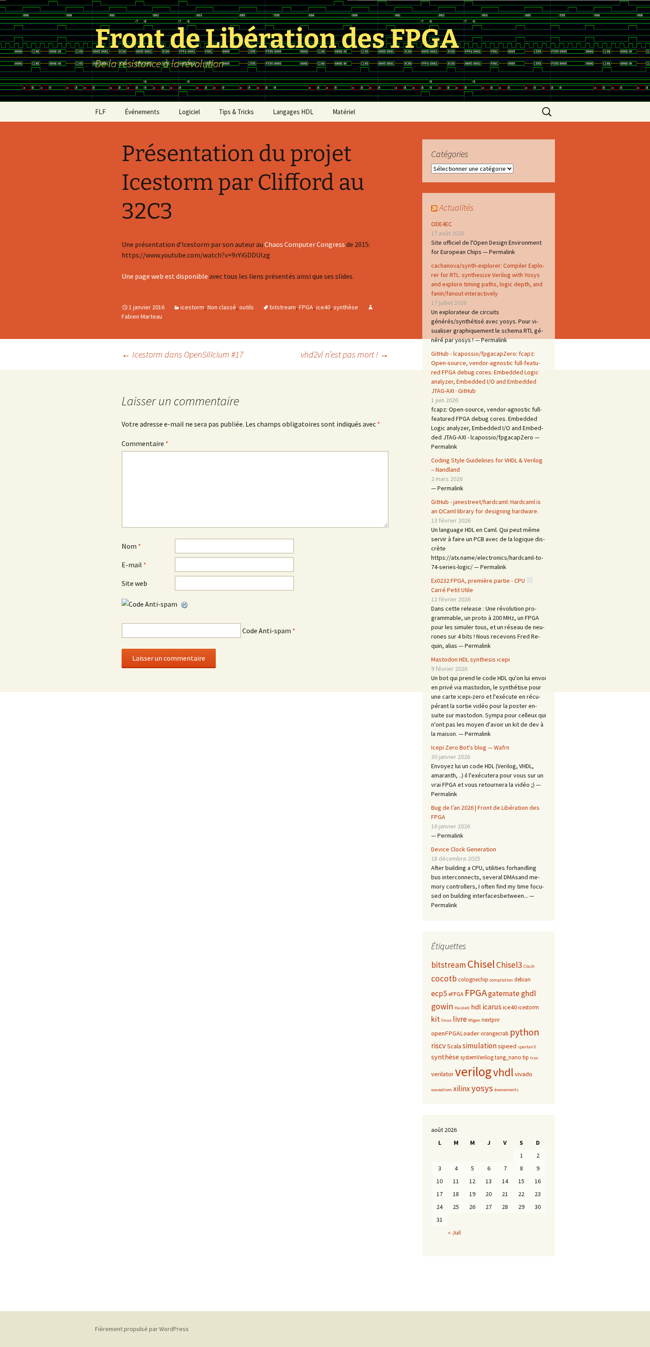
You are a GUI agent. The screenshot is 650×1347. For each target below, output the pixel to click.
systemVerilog (476, 1057)
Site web (134, 583)
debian (522, 979)
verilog (473, 1071)
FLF (100, 112)
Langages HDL (293, 112)
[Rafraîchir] (185, 604)
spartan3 (526, 1047)
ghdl (528, 993)
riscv (438, 1046)
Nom (131, 546)
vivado (523, 1074)
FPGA (306, 307)
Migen (474, 1020)
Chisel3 (509, 964)
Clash (529, 966)
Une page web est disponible (165, 276)
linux (446, 1020)
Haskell (462, 1008)
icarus (491, 1007)
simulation (480, 1046)
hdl (476, 1006)
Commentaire (145, 443)
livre (460, 1019)
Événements (142, 112)
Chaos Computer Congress (304, 244)
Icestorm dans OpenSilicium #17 (182, 354)
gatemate (504, 993)
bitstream (283, 307)
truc (534, 1058)
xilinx (461, 1088)
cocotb (444, 978)
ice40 (323, 307)
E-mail (134, 564)
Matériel (344, 112)
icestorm (192, 307)
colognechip (473, 979)
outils (246, 307)
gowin (442, 1006)
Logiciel (189, 112)
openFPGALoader (455, 1033)
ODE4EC (441, 224)
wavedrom (441, 1090)
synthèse (345, 307)
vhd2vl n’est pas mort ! (345, 354)
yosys (482, 1088)
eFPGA (455, 994)
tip (526, 1057)
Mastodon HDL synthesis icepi (470, 659)
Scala (454, 1046)
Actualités (456, 207)
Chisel (481, 964)
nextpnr (491, 1020)
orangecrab (495, 1033)
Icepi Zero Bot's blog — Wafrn (470, 747)
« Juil (454, 1232)
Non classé (221, 307)
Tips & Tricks (236, 112)
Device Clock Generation (463, 849)
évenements (506, 1090)
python (524, 1032)
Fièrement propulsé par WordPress (142, 1329)
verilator (442, 1074)
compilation (501, 980)
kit (435, 1019)
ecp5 (439, 993)
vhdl (503, 1072)
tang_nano (508, 1057)
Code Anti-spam (266, 630)
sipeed (507, 1046)
